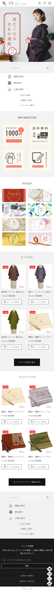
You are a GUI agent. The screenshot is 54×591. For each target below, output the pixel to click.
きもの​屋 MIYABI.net (17, 3)
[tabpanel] (27, 34)
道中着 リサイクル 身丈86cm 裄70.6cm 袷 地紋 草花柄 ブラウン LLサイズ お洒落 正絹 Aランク (13, 292)
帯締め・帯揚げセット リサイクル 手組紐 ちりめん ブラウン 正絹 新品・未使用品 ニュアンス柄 (13, 457)
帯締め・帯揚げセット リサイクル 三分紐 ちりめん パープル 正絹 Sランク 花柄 (40, 412)
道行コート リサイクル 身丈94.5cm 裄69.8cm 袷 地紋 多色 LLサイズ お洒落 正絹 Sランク (40, 292)
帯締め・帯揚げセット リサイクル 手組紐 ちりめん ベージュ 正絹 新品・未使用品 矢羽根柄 (40, 337)
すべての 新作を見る (27, 362)
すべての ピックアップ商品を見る (27, 482)
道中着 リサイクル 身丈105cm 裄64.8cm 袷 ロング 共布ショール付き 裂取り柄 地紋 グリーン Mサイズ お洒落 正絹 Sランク (13, 337)
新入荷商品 (27, 257)
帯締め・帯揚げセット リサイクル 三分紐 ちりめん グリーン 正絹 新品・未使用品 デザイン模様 (40, 457)
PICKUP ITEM (27, 376)
